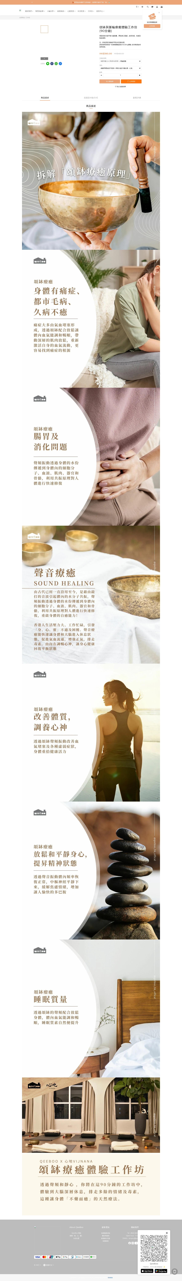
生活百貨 (81, 11)
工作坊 (90, 11)
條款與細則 (105, 1236)
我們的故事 (39, 11)
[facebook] (52, 63)
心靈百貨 (71, 11)
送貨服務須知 (105, 1233)
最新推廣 (60, 11)
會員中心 (99, 11)
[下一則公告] (150, 2)
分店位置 (76, 1238)
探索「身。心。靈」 (76, 1236)
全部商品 (22, 17)
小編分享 (50, 11)
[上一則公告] (32, 2)
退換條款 (110, 1277)
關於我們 (28, 11)
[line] (47, 63)
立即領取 (152, 26)
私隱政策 (106, 1241)
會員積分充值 (105, 1238)
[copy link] (60, 63)
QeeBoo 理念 (76, 1233)
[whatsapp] (56, 63)
